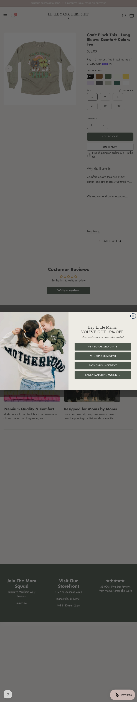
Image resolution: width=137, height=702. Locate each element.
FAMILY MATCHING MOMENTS (102, 375)
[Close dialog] (133, 316)
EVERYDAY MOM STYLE (102, 356)
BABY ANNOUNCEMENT (102, 365)
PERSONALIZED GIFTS (103, 346)
